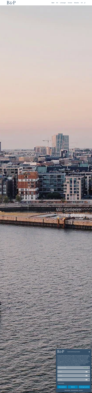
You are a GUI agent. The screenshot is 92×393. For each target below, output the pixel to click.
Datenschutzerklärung (74, 390)
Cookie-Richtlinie (67, 390)
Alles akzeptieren (62, 387)
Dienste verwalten (61, 383)
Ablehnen (73, 387)
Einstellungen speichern (84, 387)
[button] (89, 351)
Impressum (81, 390)
